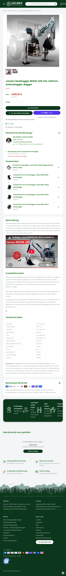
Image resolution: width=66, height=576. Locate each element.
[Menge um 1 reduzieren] (13, 102)
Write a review (33, 451)
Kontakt (38, 520)
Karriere (5, 538)
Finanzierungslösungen (10, 525)
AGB (37, 525)
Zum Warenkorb (33, 108)
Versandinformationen (43, 533)
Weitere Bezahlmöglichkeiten (47, 117)
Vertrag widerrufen (44, 542)
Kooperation (40, 535)
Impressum (39, 522)
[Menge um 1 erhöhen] (21, 102)
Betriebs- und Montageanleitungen (14, 528)
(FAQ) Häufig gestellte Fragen (12, 520)
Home (5, 10)
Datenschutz (40, 528)
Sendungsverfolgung (9, 541)
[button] (63, 573)
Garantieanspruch (9, 535)
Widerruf (38, 530)
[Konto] (61, 4)
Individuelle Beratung (9, 522)
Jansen (8, 88)
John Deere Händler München (12, 530)
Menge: (8, 102)
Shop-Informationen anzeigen (17, 156)
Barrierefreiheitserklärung (43, 538)
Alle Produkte (12, 10)
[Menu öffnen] (4, 3)
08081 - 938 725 (18, 139)
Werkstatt (6, 533)
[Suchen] (55, 4)
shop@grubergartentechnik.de (22, 142)
